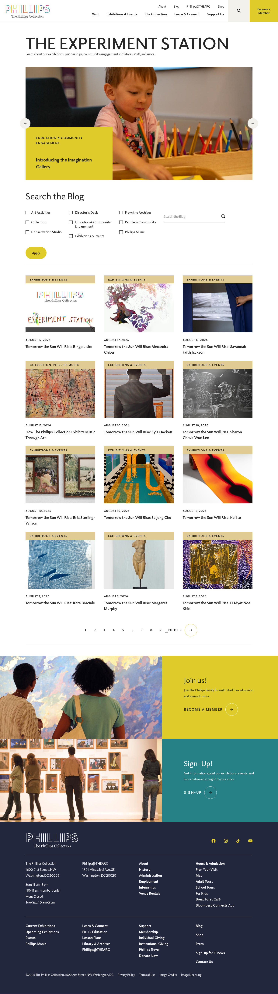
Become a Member (263, 11)
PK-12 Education (94, 932)
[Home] (52, 847)
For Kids (202, 893)
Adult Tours (204, 881)
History (144, 869)
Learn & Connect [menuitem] (187, 14)
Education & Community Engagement (93, 224)
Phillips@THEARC (198, 6)
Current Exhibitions (40, 926)
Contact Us (204, 962)
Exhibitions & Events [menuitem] (121, 14)
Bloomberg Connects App (215, 905)
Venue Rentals (149, 893)
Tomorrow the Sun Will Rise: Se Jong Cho (137, 517)
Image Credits (168, 975)
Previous (25, 123)
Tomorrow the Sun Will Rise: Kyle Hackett (138, 432)
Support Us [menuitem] (215, 14)
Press (200, 944)
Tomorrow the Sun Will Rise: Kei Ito (212, 517)
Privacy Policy (126, 975)
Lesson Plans (91, 938)
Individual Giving (152, 938)
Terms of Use (147, 975)
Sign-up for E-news (210, 953)
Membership (148, 932)
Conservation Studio (46, 232)
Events (31, 938)
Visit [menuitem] (95, 14)
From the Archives (138, 212)
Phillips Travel (149, 949)
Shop (221, 6)
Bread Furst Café (208, 899)
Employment (148, 881)
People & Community (140, 222)
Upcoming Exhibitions (42, 932)
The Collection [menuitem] (156, 14)
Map (199, 875)
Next (253, 123)
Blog (176, 6)
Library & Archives (96, 944)
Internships (147, 887)
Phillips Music (135, 232)
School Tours (205, 887)
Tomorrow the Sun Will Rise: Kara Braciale (60, 602)
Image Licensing (191, 975)
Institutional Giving (153, 944)
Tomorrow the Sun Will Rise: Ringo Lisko (59, 346)
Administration (150, 875)
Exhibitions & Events (89, 236)
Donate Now (148, 955)
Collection (38, 222)
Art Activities (40, 212)
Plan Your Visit (206, 869)
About (162, 6)
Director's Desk (86, 212)
